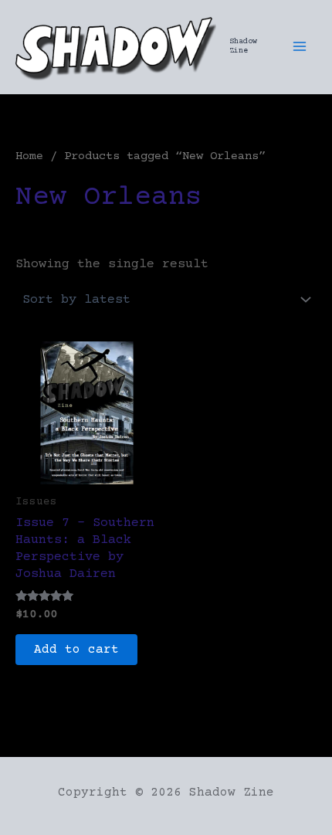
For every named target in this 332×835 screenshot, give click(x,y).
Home (29, 156)
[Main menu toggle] (300, 46)
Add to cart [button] (76, 650)
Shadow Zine (243, 46)
